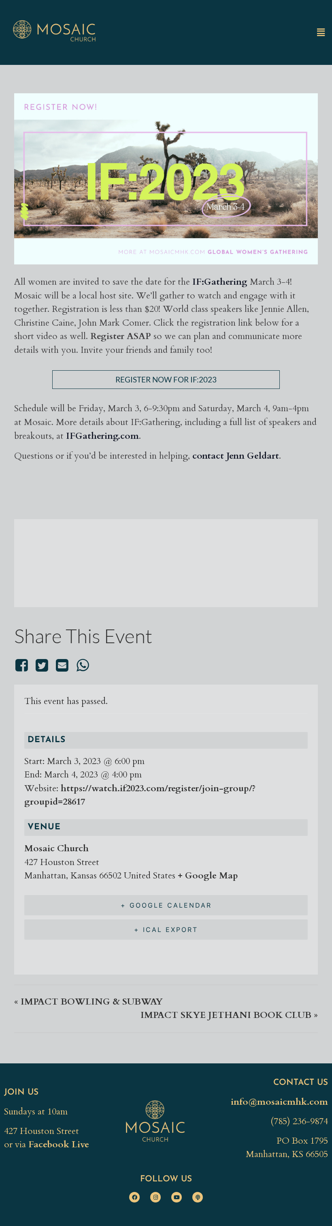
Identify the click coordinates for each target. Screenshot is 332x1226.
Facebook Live (58, 1144)
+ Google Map (208, 876)
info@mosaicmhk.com (279, 1102)
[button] (321, 32)
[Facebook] (23, 665)
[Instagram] (155, 1197)
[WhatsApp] (82, 665)
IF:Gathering (219, 282)
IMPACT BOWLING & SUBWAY (88, 1002)
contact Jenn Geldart (235, 456)
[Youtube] (176, 1197)
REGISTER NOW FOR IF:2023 (166, 379)
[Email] (62, 665)
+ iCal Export (166, 929)
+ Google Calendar (166, 905)
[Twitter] (42, 665)
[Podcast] (197, 1197)
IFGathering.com (102, 436)
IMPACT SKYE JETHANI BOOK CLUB (229, 1015)
